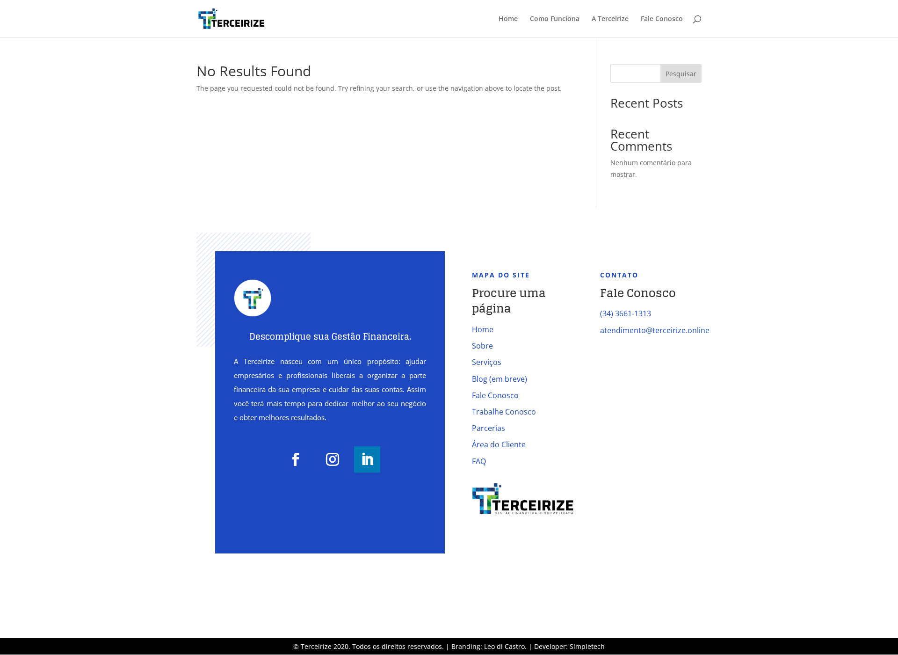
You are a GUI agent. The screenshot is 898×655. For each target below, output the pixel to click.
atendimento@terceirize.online (655, 330)
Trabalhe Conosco (504, 412)
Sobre (482, 346)
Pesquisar (681, 73)
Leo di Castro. (506, 646)
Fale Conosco (662, 19)
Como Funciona (554, 19)
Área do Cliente (499, 444)
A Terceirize (610, 19)
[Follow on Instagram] (332, 459)
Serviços (486, 362)
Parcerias (488, 428)
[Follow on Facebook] (295, 459)
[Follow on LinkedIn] (367, 459)
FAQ (479, 461)
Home (508, 19)
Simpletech (587, 646)
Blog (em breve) (499, 379)
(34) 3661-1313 (625, 313)
